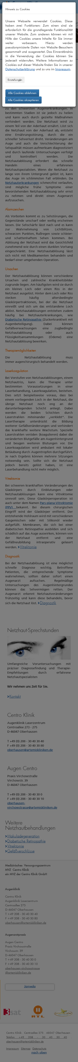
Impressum (62, 69)
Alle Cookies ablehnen (22, 93)
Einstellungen (15, 79)
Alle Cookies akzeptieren (23, 100)
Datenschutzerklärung (20, 69)
